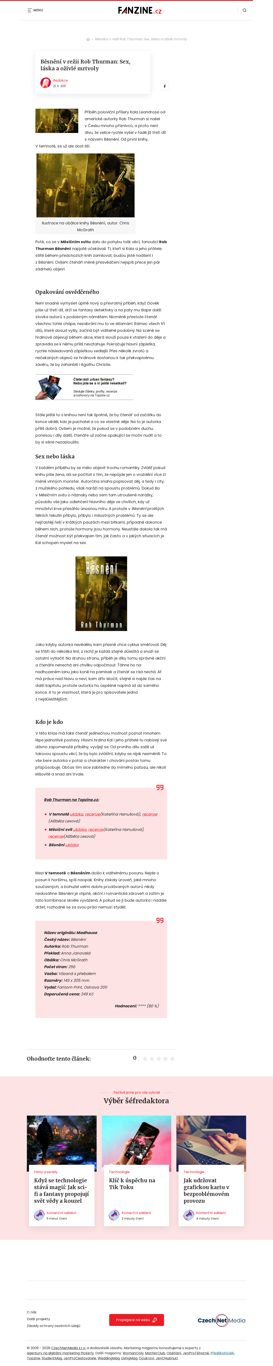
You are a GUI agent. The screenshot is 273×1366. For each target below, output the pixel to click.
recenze (92, 814)
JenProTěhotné (196, 1353)
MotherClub (155, 1353)
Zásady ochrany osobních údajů (53, 1325)
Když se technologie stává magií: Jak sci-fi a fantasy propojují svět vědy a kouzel (61, 1190)
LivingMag (129, 1358)
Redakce (60, 80)
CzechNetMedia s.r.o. (68, 1348)
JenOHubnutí (167, 1358)
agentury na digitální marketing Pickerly (60, 1353)
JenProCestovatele (80, 1358)
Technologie (119, 1172)
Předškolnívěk (222, 1353)
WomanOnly (133, 1353)
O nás (31, 1312)
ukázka (76, 814)
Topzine (33, 1358)
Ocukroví (146, 1358)
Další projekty (38, 1319)
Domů (88, 39)
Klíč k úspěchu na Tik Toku (132, 1184)
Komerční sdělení (61, 1212)
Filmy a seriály (46, 1172)
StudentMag (52, 1358)
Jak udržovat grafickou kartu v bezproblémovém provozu (206, 1190)
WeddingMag (109, 1358)
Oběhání (174, 1353)
